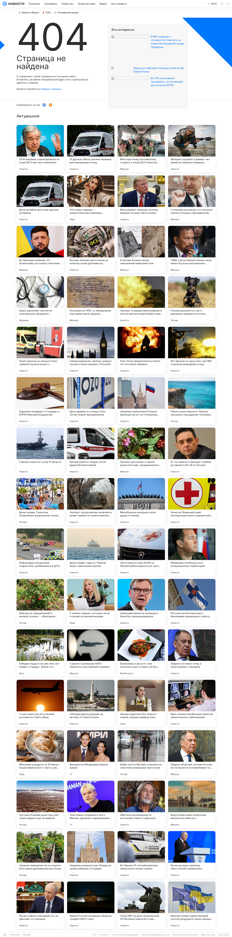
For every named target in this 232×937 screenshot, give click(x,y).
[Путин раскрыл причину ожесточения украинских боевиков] (191, 854)
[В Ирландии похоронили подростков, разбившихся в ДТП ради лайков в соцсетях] (40, 552)
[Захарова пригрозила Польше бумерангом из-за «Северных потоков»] (141, 400)
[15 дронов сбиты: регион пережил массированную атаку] (90, 148)
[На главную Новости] (15, 4)
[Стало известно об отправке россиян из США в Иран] (40, 703)
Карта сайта (223, 935)
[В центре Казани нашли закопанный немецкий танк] (141, 249)
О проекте (104, 935)
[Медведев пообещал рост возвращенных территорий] (191, 552)
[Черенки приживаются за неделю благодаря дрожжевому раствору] (40, 854)
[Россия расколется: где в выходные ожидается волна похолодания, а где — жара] (191, 300)
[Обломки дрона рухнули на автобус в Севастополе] (90, 703)
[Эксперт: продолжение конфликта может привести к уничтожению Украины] (90, 501)
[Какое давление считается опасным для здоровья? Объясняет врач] (40, 300)
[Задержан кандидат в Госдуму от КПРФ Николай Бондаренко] (40, 400)
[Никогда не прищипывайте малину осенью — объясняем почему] (40, 602)
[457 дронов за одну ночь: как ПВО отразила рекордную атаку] (191, 350)
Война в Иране (30, 12)
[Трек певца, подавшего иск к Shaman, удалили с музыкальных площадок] (90, 804)
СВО (48, 12)
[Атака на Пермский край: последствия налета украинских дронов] (191, 501)
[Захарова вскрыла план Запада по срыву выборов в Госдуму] (90, 854)
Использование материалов (185, 935)
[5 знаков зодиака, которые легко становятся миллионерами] (90, 602)
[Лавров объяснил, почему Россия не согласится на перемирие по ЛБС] (191, 753)
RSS (95, 935)
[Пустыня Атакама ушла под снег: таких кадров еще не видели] (40, 804)
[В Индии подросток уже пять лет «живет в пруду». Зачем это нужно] (40, 653)
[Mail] (5, 4)
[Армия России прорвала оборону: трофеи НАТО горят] (90, 905)
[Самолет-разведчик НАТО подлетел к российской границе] (90, 653)
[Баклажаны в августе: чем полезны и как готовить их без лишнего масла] (141, 653)
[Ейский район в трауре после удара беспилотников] (90, 451)
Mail (5, 935)
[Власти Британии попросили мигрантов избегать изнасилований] (191, 804)
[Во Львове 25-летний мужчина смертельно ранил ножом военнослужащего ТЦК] (141, 854)
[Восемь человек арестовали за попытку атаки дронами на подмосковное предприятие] (90, 249)
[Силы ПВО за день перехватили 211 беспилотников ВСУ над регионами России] (141, 905)
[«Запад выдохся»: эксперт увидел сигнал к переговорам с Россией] (90, 350)
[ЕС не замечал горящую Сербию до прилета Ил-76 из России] (191, 451)
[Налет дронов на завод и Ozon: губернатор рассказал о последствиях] (40, 350)
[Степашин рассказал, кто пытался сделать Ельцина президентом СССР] (191, 199)
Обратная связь (208, 935)
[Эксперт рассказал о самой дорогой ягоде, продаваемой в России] (141, 451)
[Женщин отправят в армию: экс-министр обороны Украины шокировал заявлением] (191, 148)
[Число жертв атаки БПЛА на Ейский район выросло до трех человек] (141, 552)
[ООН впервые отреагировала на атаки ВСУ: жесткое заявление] (40, 148)
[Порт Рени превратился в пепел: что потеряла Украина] (141, 350)
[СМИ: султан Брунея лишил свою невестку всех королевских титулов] (191, 249)
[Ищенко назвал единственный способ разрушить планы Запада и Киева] (191, 905)
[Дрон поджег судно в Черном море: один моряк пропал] (90, 552)
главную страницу (50, 88)
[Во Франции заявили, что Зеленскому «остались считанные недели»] (40, 249)
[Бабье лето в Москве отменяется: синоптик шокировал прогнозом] (141, 753)
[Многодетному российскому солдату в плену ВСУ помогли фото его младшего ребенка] (141, 148)
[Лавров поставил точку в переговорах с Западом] (191, 653)
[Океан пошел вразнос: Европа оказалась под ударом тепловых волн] (191, 400)
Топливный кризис (68, 12)
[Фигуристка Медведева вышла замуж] (90, 753)
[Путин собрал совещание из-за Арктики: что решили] (40, 905)
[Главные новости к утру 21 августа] (40, 451)
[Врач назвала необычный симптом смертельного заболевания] (191, 703)
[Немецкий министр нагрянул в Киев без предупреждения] (141, 602)
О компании (15, 935)
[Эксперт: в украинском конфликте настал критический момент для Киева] (141, 300)
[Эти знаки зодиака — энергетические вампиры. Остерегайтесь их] (90, 199)
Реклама (27, 935)
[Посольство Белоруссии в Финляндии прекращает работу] (191, 602)
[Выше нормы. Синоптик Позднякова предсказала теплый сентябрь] (40, 501)
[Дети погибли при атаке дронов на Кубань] (40, 199)
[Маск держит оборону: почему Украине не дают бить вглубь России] (141, 199)
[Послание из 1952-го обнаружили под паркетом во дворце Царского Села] (90, 300)
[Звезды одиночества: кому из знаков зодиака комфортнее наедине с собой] (141, 703)
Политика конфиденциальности (155, 935)
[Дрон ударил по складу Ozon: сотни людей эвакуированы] (90, 400)
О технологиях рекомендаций (125, 935)
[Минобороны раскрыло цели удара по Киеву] (141, 501)
